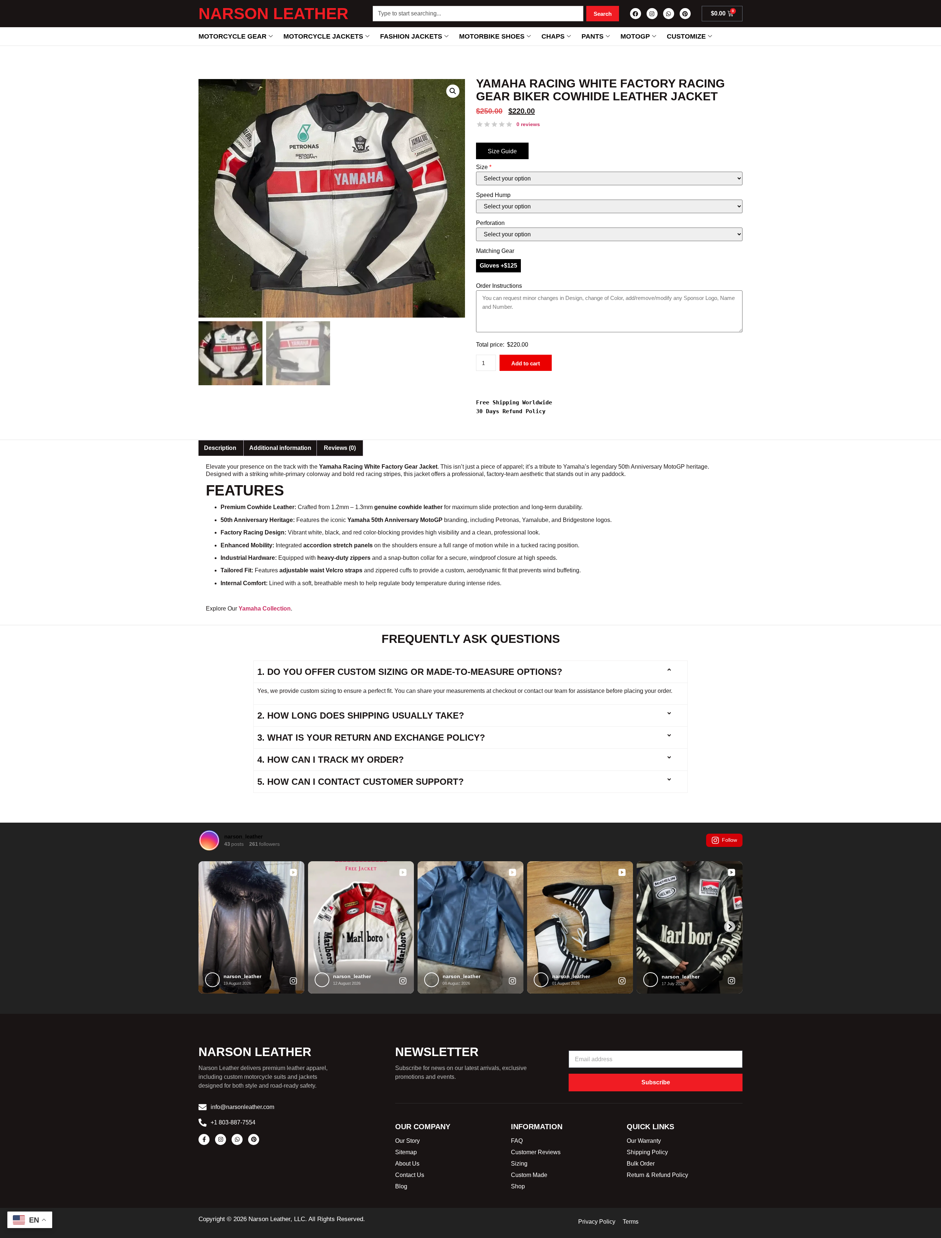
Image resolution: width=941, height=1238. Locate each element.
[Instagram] (652, 13)
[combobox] (478, 13)
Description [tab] (220, 448)
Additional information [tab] (280, 448)
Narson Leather (273, 13)
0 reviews (528, 124)
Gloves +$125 (498, 265)
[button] (452, 91)
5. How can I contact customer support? (360, 782)
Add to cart (525, 363)
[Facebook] (635, 13)
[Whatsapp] (668, 13)
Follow (729, 840)
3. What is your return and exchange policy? (371, 738)
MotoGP (635, 36)
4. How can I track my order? (330, 760)
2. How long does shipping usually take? (360, 715)
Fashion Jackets (411, 36)
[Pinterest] (685, 13)
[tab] (340, 448)
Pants (593, 36)
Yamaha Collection (265, 608)
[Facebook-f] (204, 1139)
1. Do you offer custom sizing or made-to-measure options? (409, 672)
